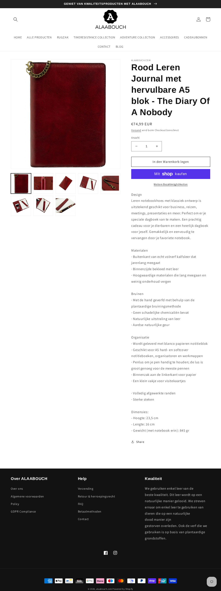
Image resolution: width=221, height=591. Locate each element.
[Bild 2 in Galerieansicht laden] (43, 183)
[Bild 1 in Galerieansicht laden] (21, 183)
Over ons (17, 489)
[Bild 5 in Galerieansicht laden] (110, 183)
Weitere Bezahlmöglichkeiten (171, 184)
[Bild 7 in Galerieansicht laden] (43, 206)
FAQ (80, 504)
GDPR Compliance (23, 511)
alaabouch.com (104, 589)
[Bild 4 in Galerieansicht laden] (88, 183)
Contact (83, 519)
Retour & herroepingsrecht (96, 496)
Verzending (85, 489)
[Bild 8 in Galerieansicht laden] (65, 206)
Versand (136, 130)
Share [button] (140, 442)
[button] (15, 19)
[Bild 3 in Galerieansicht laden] (65, 183)
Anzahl (135, 138)
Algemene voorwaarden (27, 496)
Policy (15, 504)
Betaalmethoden (89, 511)
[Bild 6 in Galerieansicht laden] (21, 206)
